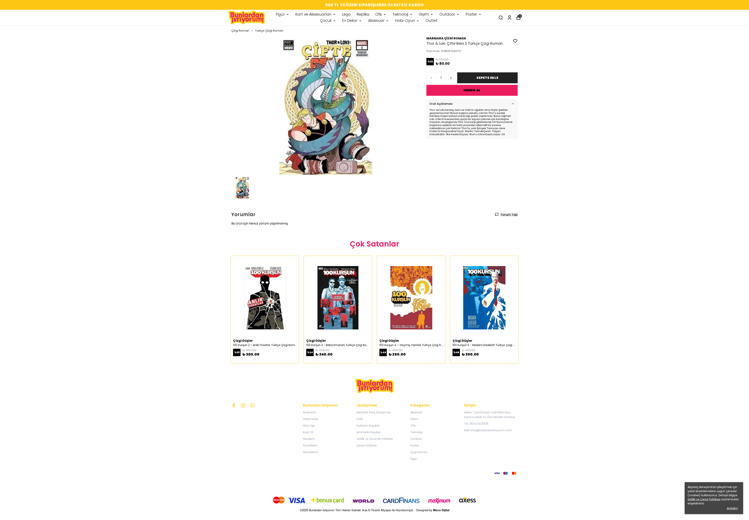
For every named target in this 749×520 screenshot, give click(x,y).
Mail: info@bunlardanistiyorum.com (488, 430)
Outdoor (447, 14)
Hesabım (309, 439)
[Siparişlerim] (509, 17)
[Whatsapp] (252, 405)
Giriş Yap (309, 426)
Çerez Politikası (367, 445)
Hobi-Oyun (405, 20)
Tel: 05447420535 (476, 424)
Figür (280, 14)
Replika (363, 14)
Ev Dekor (350, 20)
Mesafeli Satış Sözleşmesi (374, 412)
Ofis (378, 14)
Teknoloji (400, 14)
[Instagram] (243, 405)
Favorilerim (310, 445)
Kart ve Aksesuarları (313, 14)
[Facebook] (233, 405)
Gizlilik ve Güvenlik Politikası (375, 439)
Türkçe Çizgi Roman (269, 30)
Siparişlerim (310, 452)
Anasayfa (309, 412)
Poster (471, 14)
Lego (346, 14)
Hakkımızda (310, 419)
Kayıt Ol (308, 432)
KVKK (360, 419)
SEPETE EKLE (487, 77)
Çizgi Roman (240, 30)
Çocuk (326, 20)
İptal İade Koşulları (369, 432)
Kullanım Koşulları (368, 426)
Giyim (424, 14)
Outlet (432, 20)
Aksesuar (376, 20)
